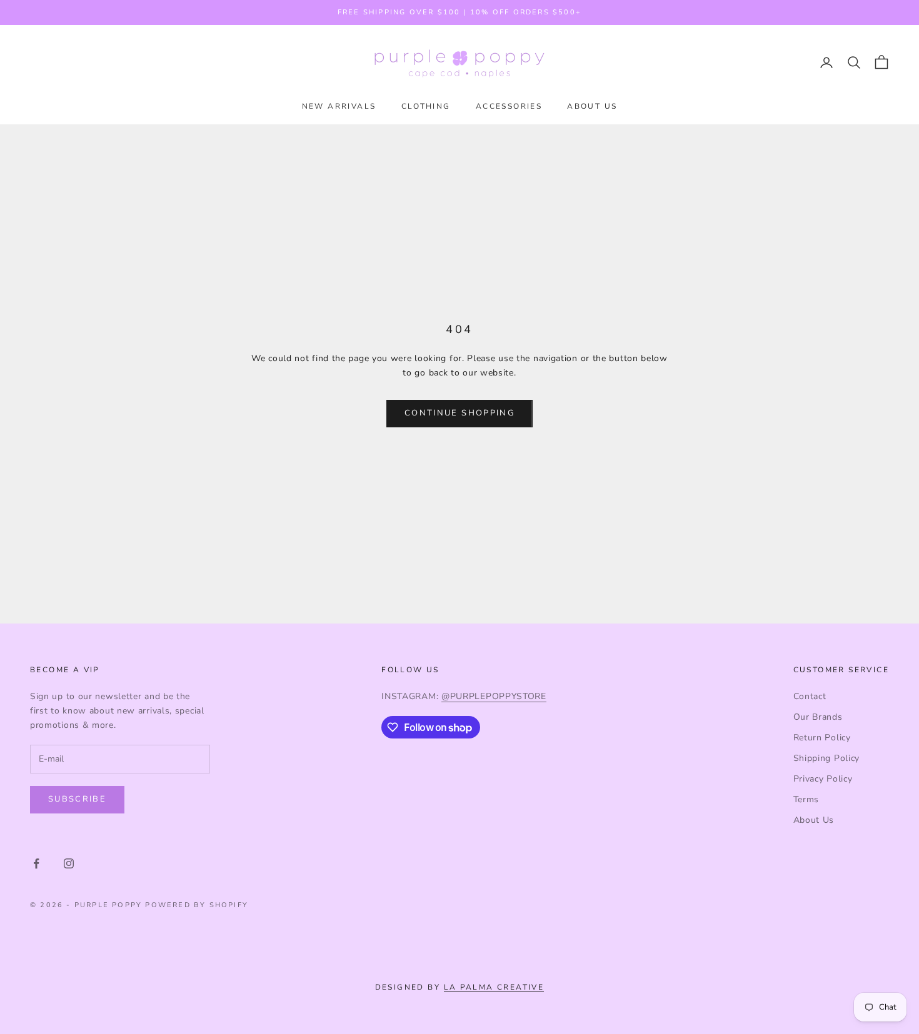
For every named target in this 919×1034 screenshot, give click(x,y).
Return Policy (822, 737)
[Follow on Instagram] (69, 863)
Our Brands (818, 717)
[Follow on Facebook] (36, 863)
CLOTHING (426, 106)
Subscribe (77, 799)
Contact (809, 696)
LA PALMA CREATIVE (494, 987)
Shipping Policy (826, 758)
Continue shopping (459, 413)
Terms (806, 799)
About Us (814, 820)
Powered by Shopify (196, 905)
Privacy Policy (823, 779)
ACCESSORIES (509, 106)
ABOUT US (592, 106)
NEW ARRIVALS (339, 106)
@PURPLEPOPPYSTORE (493, 696)
